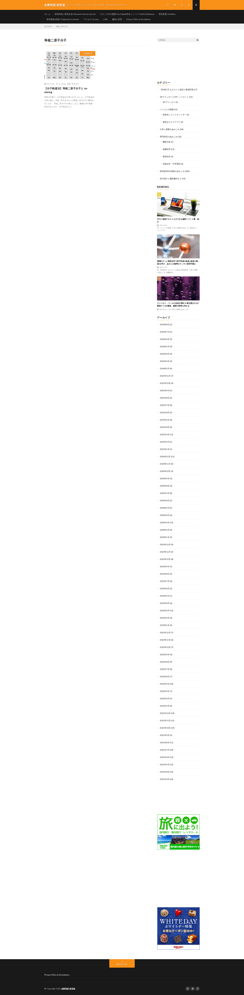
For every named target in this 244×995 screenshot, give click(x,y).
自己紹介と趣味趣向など (171, 178)
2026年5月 (164, 346)
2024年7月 (164, 493)
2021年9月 (164, 735)
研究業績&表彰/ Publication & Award (63, 19)
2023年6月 (164, 588)
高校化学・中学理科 (171, 164)
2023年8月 (164, 574)
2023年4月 (164, 603)
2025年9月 (164, 390)
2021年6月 (164, 757)
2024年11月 (165, 464)
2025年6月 (164, 412)
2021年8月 (164, 742)
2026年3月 (164, 361)
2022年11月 (165, 640)
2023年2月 (164, 618)
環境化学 (167, 156)
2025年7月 (164, 405)
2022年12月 (165, 632)
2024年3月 (164, 522)
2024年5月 (164, 508)
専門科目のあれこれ (169, 136)
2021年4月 (164, 772)
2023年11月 (165, 552)
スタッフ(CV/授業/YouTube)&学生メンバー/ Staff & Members (127, 14)
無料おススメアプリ (171, 122)
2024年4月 (164, 515)
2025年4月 (164, 427)
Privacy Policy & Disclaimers (138, 19)
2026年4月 (164, 354)
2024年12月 (165, 456)
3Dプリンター (169, 102)
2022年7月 (164, 669)
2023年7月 (164, 581)
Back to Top (122, 964)
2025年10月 (165, 383)
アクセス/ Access (91, 19)
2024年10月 (165, 471)
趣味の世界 (117, 19)
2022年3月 (164, 691)
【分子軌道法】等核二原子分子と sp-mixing (66, 90)
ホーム (47, 14)
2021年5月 (164, 764)
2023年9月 (164, 566)
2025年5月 (164, 420)
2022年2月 (164, 698)
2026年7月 (164, 332)
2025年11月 (165, 376)
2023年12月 (165, 544)
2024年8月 (164, 486)
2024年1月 (164, 537)
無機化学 (88, 53)
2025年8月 (164, 398)
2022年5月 (164, 684)
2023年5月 (164, 596)
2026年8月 (164, 324)
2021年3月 (164, 779)
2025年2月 (164, 442)
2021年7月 (164, 750)
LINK (105, 19)
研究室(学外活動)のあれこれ (172, 171)
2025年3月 (164, 434)
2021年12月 (165, 713)
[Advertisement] (178, 61)
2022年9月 (164, 654)
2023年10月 (165, 559)
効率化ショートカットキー (174, 114)
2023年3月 (164, 610)
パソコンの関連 (167, 109)
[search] (197, 40)
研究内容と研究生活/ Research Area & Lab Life (75, 14)
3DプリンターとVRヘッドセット (174, 97)
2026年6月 (164, 339)
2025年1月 (164, 449)
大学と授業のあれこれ (170, 129)
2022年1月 (164, 706)
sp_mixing (62, 84)
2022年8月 (164, 662)
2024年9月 (164, 478)
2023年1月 (164, 625)
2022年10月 (165, 647)
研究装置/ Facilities (167, 14)
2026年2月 (164, 368)
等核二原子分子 (73, 84)
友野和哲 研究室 (68, 989)
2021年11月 (165, 720)
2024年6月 (164, 500)
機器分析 (167, 142)
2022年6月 (164, 676)
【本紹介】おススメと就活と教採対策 (176, 89)
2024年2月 (164, 530)
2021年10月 (165, 728)
